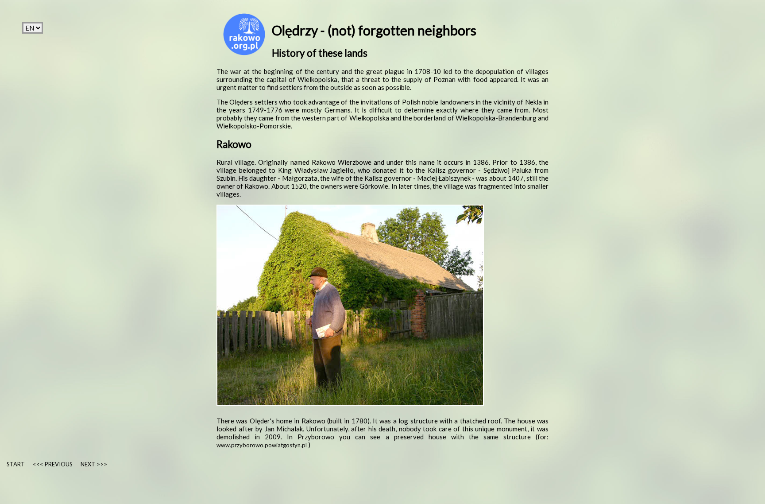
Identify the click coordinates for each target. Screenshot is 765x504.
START (16, 464)
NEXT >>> (94, 464)
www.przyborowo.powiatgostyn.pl (262, 445)
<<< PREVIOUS (53, 464)
